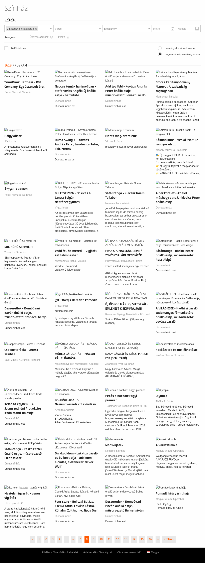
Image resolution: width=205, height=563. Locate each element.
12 (117, 539)
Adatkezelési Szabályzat (97, 552)
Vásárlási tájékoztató (129, 552)
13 (125, 539)
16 (150, 539)
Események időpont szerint (179, 48)
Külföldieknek (18, 48)
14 (134, 539)
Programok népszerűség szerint (182, 54)
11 (109, 539)
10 (101, 539)
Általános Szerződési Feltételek (60, 552)
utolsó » (169, 539)
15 (142, 539)
